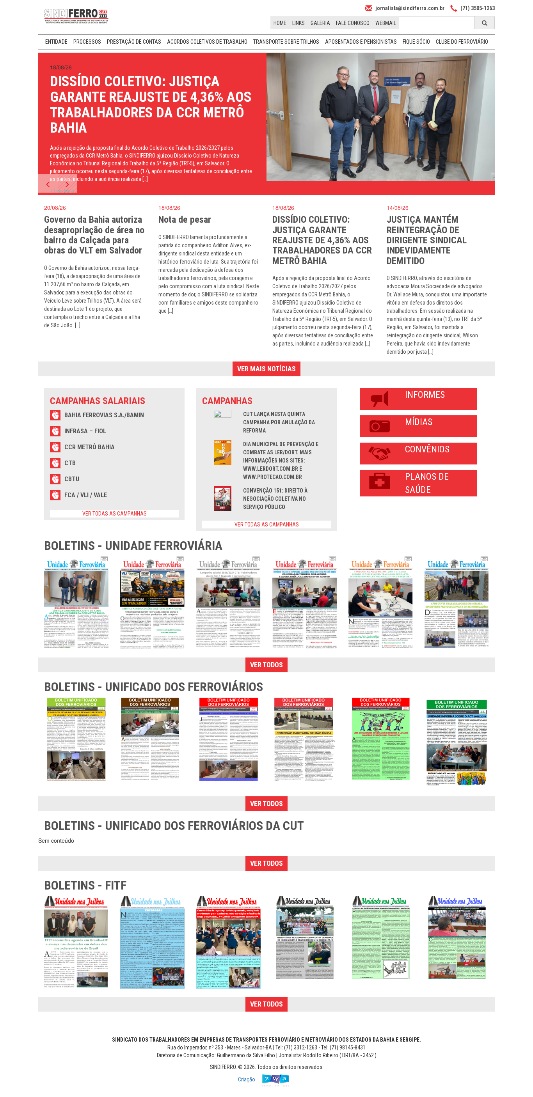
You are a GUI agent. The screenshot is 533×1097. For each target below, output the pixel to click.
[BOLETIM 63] (457, 743)
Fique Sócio (416, 42)
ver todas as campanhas (114, 513)
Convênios (427, 449)
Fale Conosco (353, 23)
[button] (48, 183)
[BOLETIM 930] (76, 602)
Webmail (385, 23)
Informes (425, 394)
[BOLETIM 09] (228, 942)
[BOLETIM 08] (304, 937)
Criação (247, 1079)
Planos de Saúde (427, 483)
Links (298, 23)
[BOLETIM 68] (152, 739)
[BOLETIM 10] (152, 942)
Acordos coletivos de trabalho (207, 42)
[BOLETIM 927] (304, 602)
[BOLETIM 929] (152, 602)
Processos (87, 42)
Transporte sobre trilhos (286, 42)
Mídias (418, 421)
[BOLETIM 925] (457, 602)
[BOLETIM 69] (76, 739)
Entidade (56, 42)
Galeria (320, 23)
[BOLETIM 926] (380, 602)
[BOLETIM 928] (228, 602)
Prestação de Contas (134, 42)
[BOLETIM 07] (380, 937)
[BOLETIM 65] (304, 739)
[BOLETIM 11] (76, 942)
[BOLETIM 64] (380, 739)
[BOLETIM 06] (457, 937)
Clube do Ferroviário (462, 42)
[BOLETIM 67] (228, 739)
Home (280, 23)
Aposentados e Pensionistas (361, 42)
